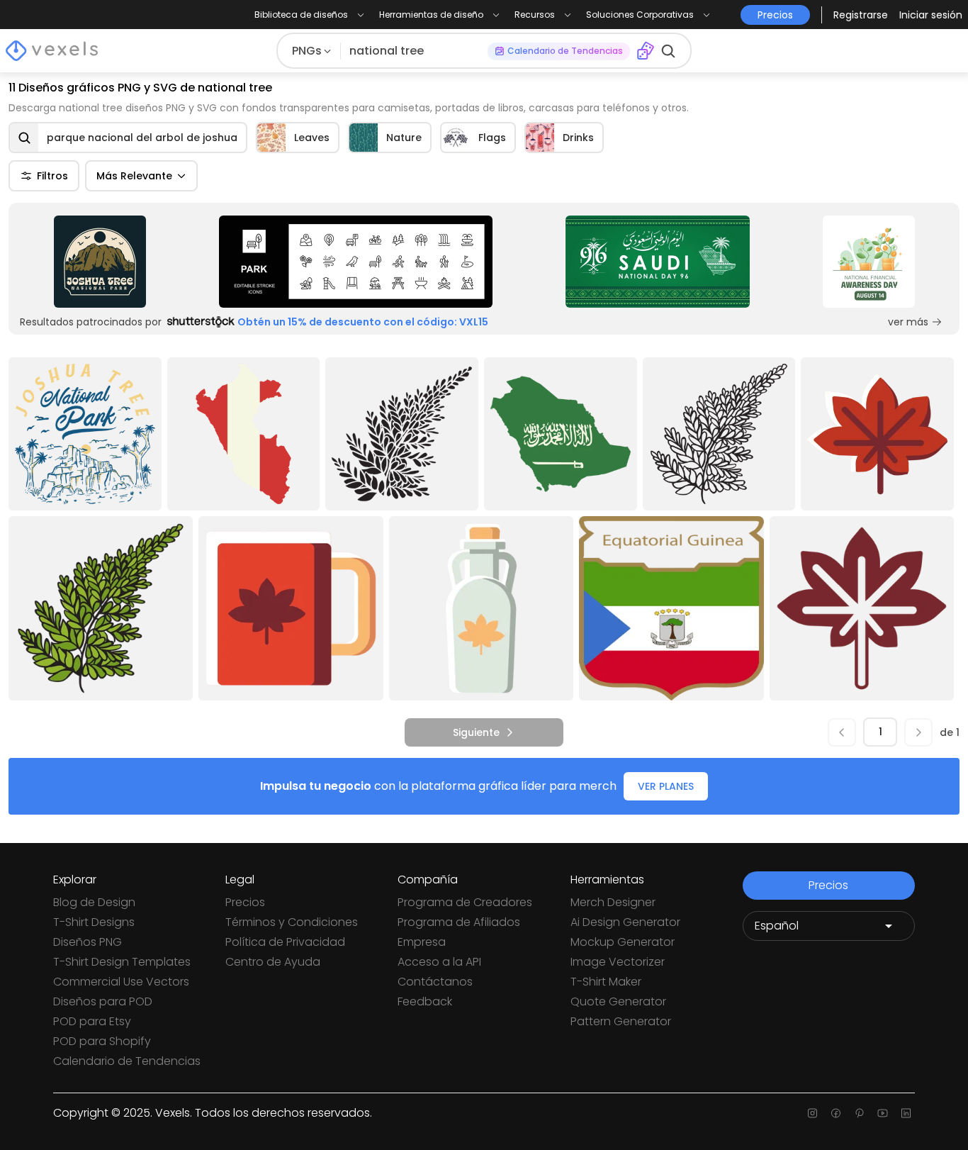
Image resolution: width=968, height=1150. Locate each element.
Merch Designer (612, 902)
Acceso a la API (439, 962)
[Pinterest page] (859, 1113)
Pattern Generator (620, 1021)
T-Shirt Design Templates (122, 962)
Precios (245, 902)
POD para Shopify (102, 1041)
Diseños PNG (87, 942)
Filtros (52, 176)
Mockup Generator (622, 942)
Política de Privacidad (285, 942)
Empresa (422, 942)
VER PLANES (666, 786)
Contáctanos (435, 981)
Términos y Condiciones (291, 922)
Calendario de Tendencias (127, 1061)
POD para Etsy (92, 1021)
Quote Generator (618, 1001)
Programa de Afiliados (459, 922)
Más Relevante (134, 176)
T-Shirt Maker (605, 981)
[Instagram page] (812, 1113)
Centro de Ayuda (272, 962)
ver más (908, 322)
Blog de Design (94, 902)
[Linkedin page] (906, 1113)
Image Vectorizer (617, 962)
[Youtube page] (882, 1113)
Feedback (425, 1001)
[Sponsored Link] (99, 261)
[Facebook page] (836, 1113)
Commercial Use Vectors (121, 981)
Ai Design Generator (625, 922)
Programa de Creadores (465, 902)
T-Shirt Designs (94, 922)
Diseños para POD (102, 1001)
